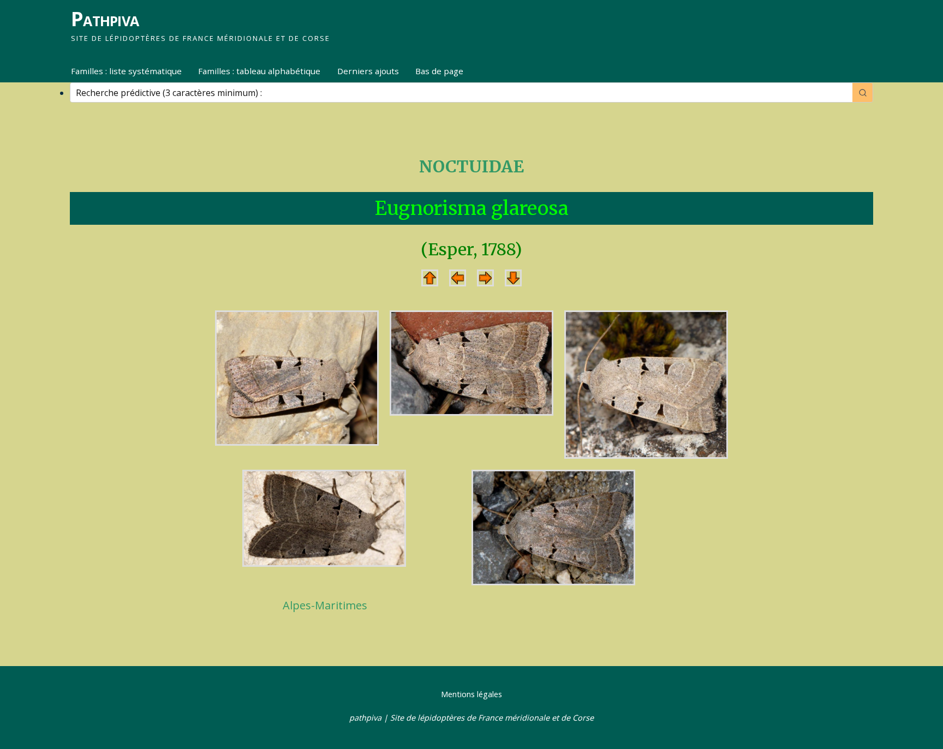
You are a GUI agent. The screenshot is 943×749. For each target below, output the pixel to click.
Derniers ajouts (368, 70)
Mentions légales (471, 694)
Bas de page (439, 70)
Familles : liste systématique (126, 70)
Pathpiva (105, 18)
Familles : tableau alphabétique (259, 70)
